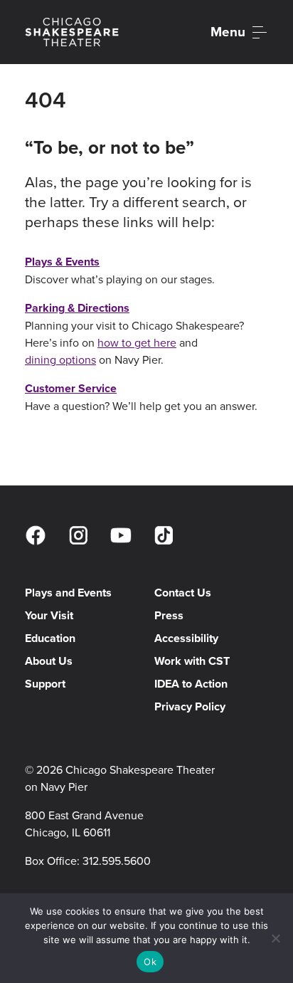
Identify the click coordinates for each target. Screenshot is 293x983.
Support (45, 684)
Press (168, 615)
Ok (150, 961)
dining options (60, 359)
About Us (49, 661)
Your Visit (49, 615)
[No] (275, 938)
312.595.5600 (116, 860)
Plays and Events (68, 592)
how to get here (136, 342)
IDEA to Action (191, 684)
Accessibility (186, 638)
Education (50, 638)
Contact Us (182, 592)
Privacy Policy (189, 706)
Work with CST (192, 661)
